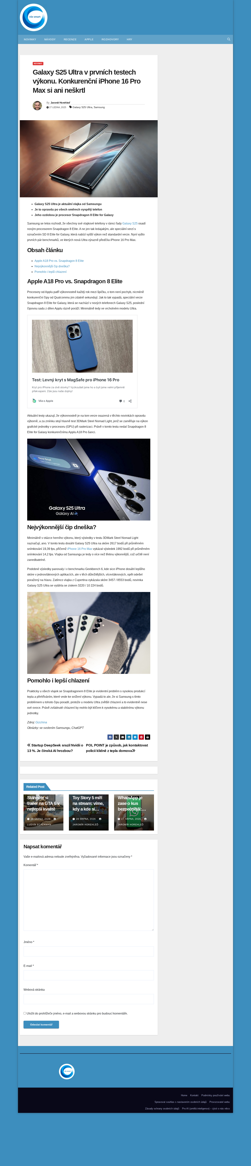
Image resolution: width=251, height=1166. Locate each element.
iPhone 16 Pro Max (79, 548)
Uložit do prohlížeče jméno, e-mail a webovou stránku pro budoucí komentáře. (77, 1013)
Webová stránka (34, 989)
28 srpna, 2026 (40, 819)
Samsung (99, 107)
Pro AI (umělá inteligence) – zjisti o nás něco (206, 1108)
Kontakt (194, 1095)
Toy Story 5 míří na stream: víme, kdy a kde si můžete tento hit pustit (88, 809)
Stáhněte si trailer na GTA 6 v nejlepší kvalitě (43, 803)
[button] (228, 39)
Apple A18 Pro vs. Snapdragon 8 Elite (59, 260)
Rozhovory (110, 39)
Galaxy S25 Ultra (82, 107)
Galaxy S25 (130, 223)
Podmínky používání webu (215, 1095)
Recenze (70, 39)
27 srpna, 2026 (131, 819)
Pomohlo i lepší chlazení (51, 271)
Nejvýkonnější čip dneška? (52, 266)
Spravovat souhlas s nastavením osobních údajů (181, 1102)
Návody (50, 39)
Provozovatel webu (219, 1102)
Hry (129, 39)
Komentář (31, 865)
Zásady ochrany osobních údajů (162, 1108)
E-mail (29, 965)
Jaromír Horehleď (60, 102)
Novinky (30, 39)
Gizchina (41, 722)
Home (184, 1095)
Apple (89, 39)
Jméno (29, 942)
